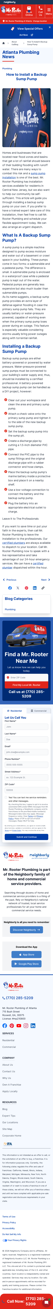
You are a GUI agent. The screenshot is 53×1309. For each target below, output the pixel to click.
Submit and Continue (26, 837)
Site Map (7, 1128)
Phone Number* (12, 759)
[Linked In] (35, 588)
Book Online (29, 13)
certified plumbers (13, 542)
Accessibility (8, 1228)
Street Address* (13, 771)
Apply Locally (10, 1091)
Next (44, 579)
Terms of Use (8, 1216)
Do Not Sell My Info (11, 1234)
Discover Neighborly (24, 929)
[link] (43, 588)
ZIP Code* (10, 784)
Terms (30, 816)
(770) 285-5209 (19, 998)
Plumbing (7, 68)
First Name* (10, 721)
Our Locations (10, 1122)
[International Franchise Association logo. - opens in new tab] (7, 1144)
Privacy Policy (16, 830)
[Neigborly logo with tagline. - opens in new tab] (40, 856)
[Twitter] (18, 588)
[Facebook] (10, 588)
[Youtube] (18, 1025)
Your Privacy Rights (17, 1240)
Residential (16, 711)
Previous (11, 579)
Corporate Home (11, 1135)
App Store (28, 954)
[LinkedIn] (33, 1025)
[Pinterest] (26, 588)
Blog (4, 1109)
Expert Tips (8, 1115)
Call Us (40, 13)
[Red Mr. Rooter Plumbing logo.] (26, 986)
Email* (8, 746)
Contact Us (8, 1071)
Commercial (40, 711)
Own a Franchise (11, 1084)
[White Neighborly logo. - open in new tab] (10, 2)
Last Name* (10, 733)
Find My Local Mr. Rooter (26, 684)
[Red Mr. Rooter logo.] (13, 856)
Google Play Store (29, 963)
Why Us (6, 1078)
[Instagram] (26, 1025)
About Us (7, 1064)
